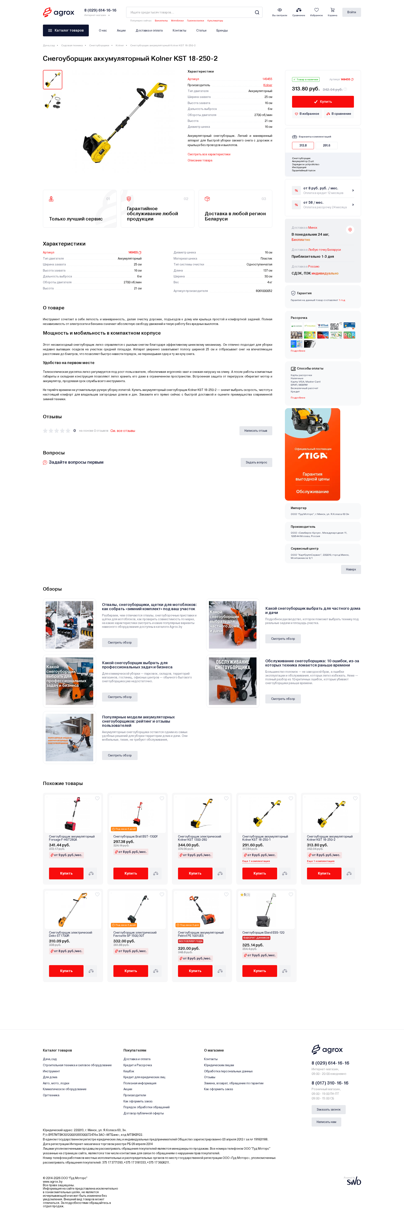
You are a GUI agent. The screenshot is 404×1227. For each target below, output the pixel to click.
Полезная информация (140, 1083)
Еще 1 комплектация (256, 861)
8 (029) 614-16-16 (330, 1063)
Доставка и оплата (149, 30)
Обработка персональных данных (228, 1071)
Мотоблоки (177, 20)
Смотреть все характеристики (209, 154)
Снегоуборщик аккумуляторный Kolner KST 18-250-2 (330, 838)
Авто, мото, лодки (56, 1083)
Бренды (222, 30)
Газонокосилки (195, 20)
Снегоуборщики (99, 45)
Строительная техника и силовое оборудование (77, 1065)
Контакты (179, 30)
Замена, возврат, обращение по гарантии (233, 1083)
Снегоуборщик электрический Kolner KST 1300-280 (199, 838)
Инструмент (51, 1071)
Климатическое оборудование (64, 1089)
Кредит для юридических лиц (144, 1077)
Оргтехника (51, 1095)
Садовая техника (72, 45)
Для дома (50, 1077)
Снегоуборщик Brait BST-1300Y (135, 836)
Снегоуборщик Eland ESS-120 (263, 932)
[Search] (257, 12)
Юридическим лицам (219, 1065)
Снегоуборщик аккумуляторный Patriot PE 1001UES (201, 934)
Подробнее (298, 397)
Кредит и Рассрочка (138, 1065)
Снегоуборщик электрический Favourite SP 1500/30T (135, 934)
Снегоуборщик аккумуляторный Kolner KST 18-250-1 (265, 838)
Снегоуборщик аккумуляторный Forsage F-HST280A (72, 838)
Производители (135, 1095)
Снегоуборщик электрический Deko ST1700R (70, 934)
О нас (103, 30)
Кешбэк (129, 1071)
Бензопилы (161, 20)
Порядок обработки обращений (147, 1107)
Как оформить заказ (138, 1101)
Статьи (201, 30)
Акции (121, 30)
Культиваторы (215, 20)
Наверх (351, 569)
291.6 (326, 145)
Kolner (120, 45)
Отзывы (209, 1077)
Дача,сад (49, 45)
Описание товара (200, 160)
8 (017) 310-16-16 (330, 1083)
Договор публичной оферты (144, 1113)
